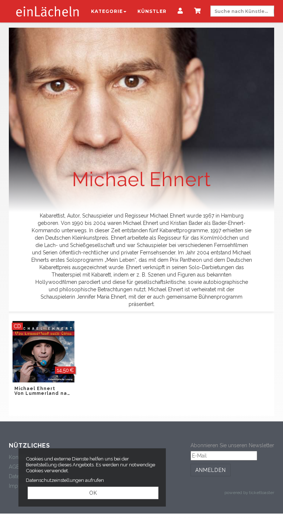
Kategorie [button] (107, 11)
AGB (14, 467)
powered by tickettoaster (249, 492)
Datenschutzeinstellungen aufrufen (65, 480)
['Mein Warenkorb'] (198, 11)
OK (93, 493)
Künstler (152, 11)
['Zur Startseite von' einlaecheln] (47, 11)
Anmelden (210, 470)
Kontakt (18, 457)
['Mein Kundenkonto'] (180, 11)
